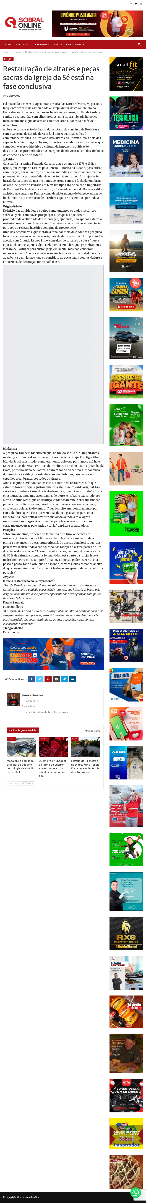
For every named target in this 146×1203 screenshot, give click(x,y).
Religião (8, 59)
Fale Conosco (75, 44)
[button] (135, 1192)
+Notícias (22, 44)
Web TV (57, 44)
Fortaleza (44, 739)
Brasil (74, 739)
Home (8, 44)
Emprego (41, 44)
